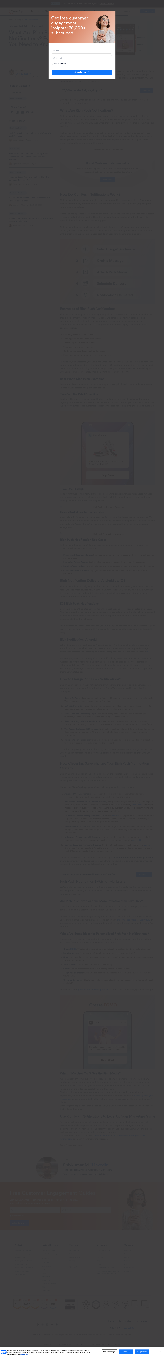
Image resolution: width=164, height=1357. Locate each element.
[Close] (160, 1351)
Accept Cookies (142, 1351)
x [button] (113, 13)
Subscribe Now (81, 72)
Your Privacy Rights (109, 1351)
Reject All (126, 1351)
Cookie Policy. (24, 1354)
